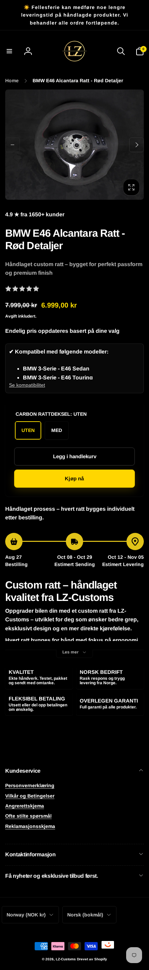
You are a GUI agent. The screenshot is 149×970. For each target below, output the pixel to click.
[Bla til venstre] (12, 145)
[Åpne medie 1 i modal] (74, 145)
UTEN (28, 430)
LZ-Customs (66, 959)
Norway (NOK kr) (26, 914)
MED (56, 430)
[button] (9, 51)
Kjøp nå (74, 478)
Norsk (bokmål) (85, 914)
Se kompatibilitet (27, 385)
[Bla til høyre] (136, 145)
